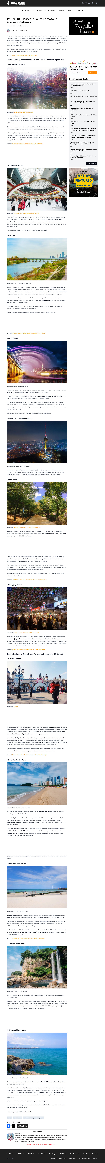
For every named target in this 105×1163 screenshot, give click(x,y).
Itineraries (52, 10)
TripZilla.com (10, 1154)
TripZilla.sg (63, 1154)
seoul (19, 1118)
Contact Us (54, 1158)
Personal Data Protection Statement (88, 1158)
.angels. (16, 706)
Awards (79, 10)
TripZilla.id (21, 1154)
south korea (27, 1118)
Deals (61, 10)
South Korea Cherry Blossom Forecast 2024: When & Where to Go (29, 579)
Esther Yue (18, 1133)
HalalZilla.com (74, 1154)
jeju (15, 1118)
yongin (41, 1118)
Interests (41, 10)
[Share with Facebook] (8, 1126)
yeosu (35, 1118)
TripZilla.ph (52, 1154)
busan (9, 1118)
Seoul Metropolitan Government (23, 112)
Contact (69, 10)
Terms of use (62, 1158)
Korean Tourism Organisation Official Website (27, 527)
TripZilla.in (31, 1154)
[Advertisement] (37, 153)
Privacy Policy (72, 1158)
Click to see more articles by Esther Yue (41, 1144)
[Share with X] (13, 1126)
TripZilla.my (42, 1154)
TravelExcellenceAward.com (90, 1154)
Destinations (27, 10)
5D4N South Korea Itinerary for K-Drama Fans (24, 55)
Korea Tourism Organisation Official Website (26, 213)
